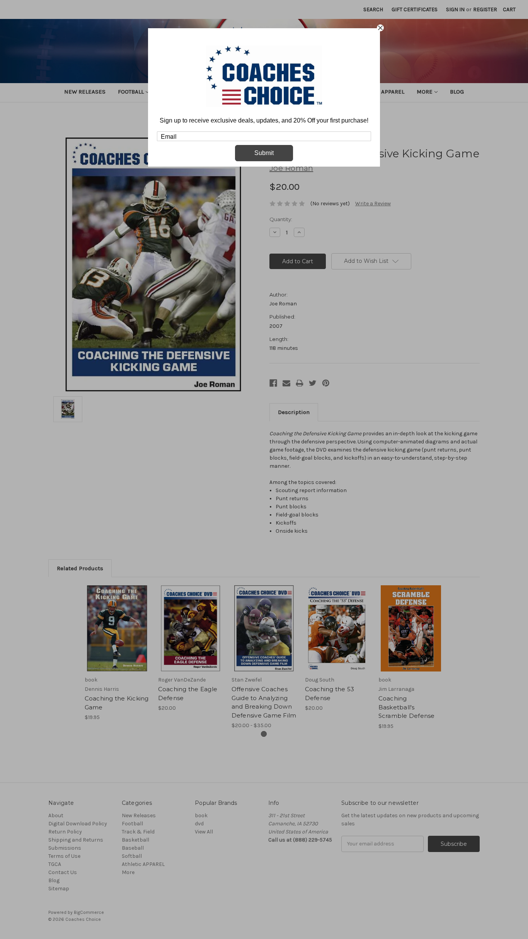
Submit (264, 153)
